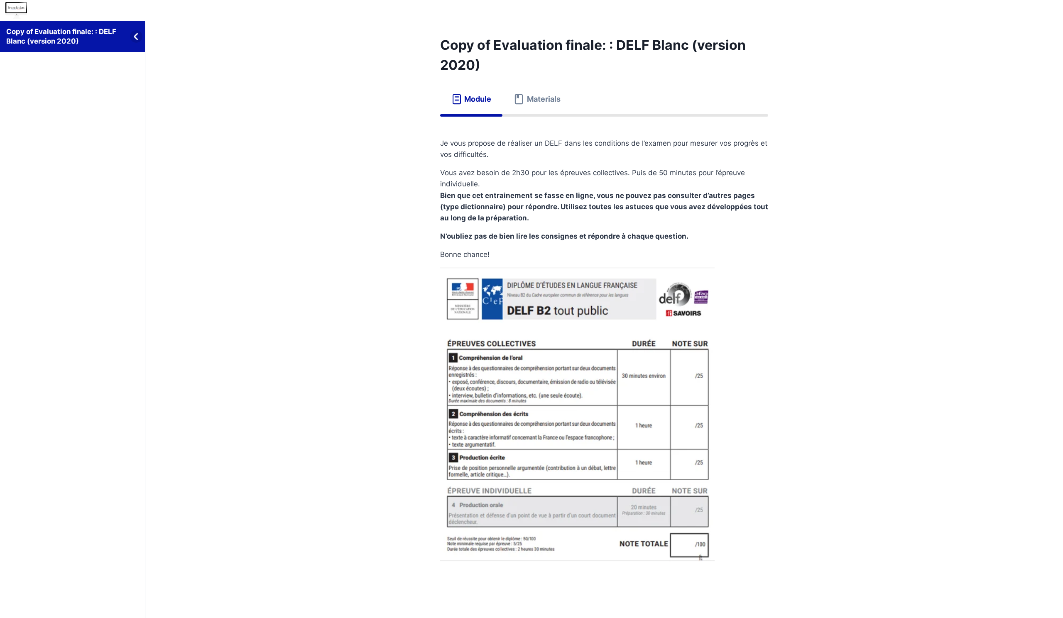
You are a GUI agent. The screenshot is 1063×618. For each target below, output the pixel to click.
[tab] (471, 99)
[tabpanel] (604, 346)
